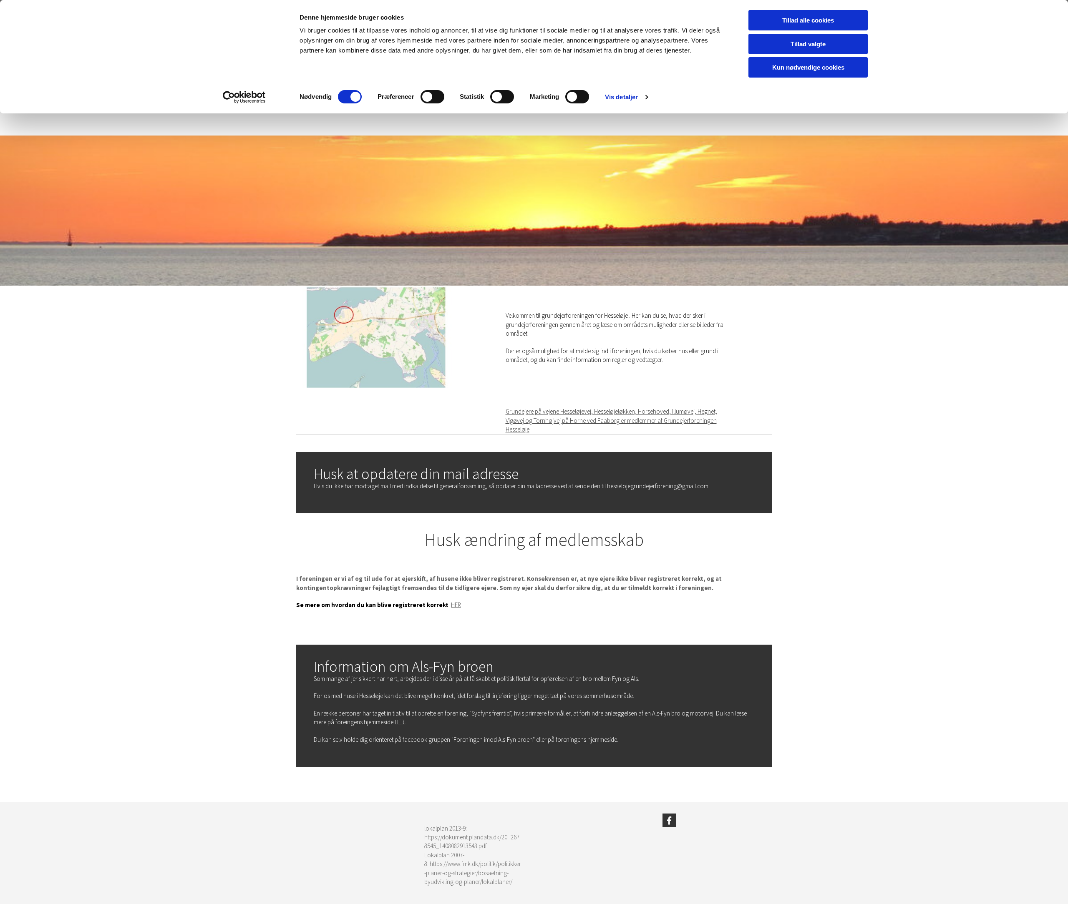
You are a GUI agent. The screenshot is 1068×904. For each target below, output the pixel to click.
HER (456, 605)
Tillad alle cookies (808, 20)
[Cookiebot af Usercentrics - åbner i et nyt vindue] (244, 97)
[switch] (432, 96)
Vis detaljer (621, 96)
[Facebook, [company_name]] (669, 820)
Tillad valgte (808, 44)
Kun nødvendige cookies (808, 67)
